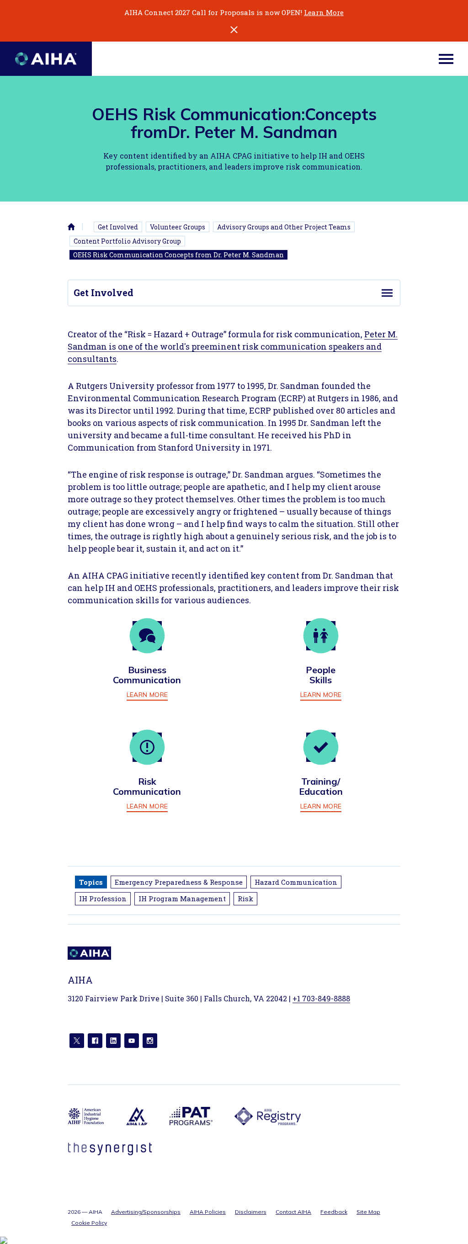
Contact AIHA (293, 1211)
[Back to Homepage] (46, 59)
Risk (245, 898)
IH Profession (103, 898)
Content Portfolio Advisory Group (127, 241)
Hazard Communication (296, 882)
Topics (91, 882)
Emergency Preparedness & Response (179, 882)
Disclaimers (250, 1211)
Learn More (324, 12)
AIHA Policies (208, 1211)
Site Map (368, 1211)
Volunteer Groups (177, 227)
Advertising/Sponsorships (146, 1211)
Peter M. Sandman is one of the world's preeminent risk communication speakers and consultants (233, 346)
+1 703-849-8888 (321, 998)
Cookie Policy (89, 1222)
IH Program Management (182, 898)
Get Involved (118, 227)
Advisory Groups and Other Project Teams (284, 227)
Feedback (333, 1211)
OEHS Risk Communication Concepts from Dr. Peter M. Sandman (178, 254)
